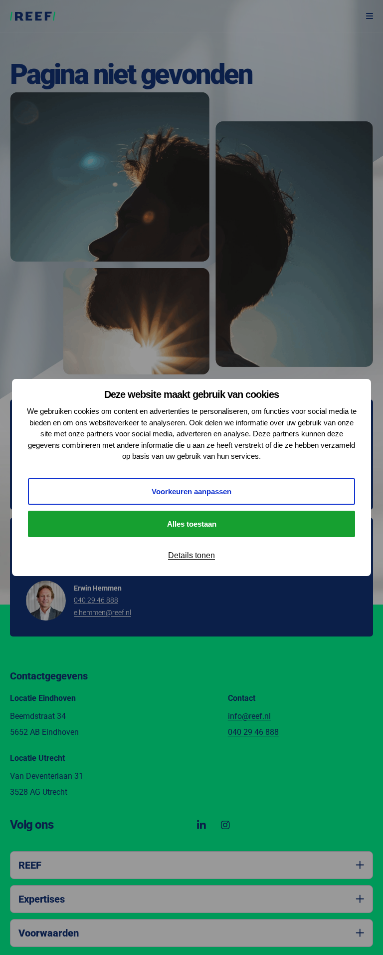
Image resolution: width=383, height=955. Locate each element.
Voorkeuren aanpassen (191, 491)
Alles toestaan (191, 524)
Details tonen (191, 555)
